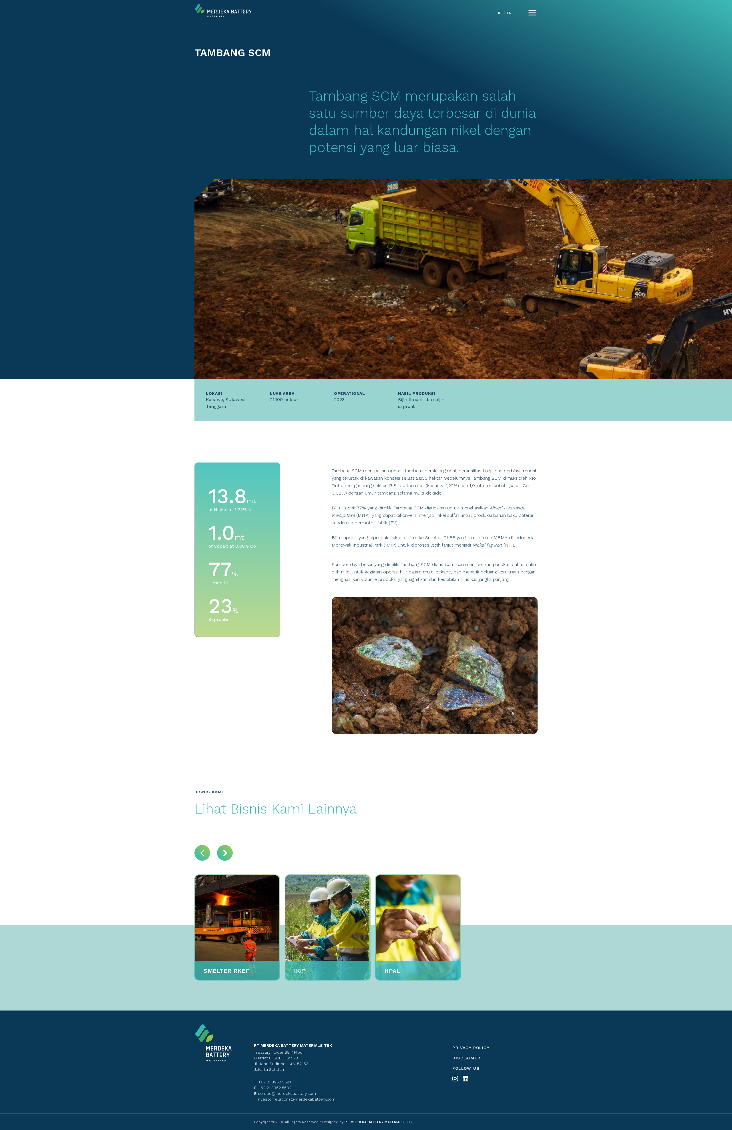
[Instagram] (455, 1078)
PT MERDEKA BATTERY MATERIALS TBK (377, 1122)
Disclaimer (466, 1058)
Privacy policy (471, 1047)
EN (509, 13)
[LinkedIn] (465, 1078)
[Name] (532, 13)
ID (500, 13)
